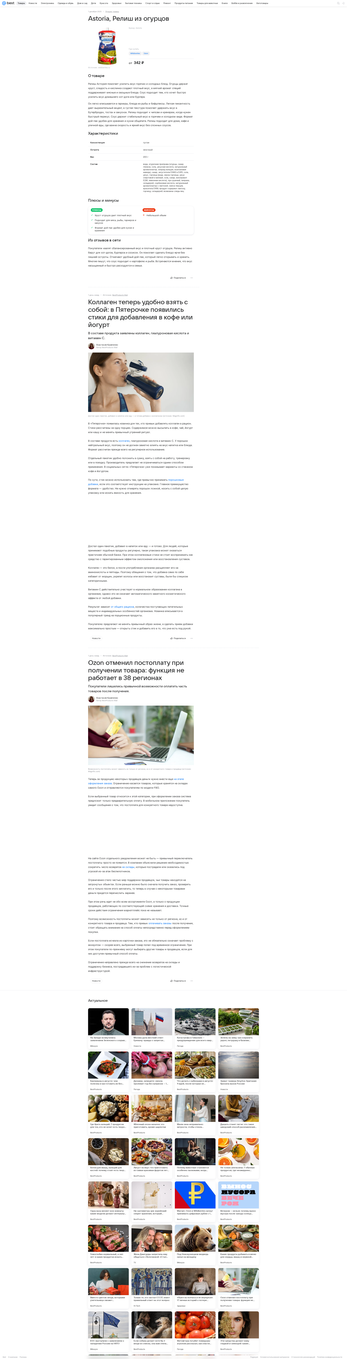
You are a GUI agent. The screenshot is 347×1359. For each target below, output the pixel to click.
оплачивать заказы (160, 923)
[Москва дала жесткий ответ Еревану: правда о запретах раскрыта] (151, 1028)
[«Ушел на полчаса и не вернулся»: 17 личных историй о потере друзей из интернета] (195, 1288)
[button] (141, 382)
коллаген (124, 440)
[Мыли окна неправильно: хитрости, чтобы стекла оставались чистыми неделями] (195, 1115)
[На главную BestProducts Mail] (10, 3)
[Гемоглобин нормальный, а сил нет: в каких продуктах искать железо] (108, 1245)
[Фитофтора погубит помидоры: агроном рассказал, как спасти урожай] (195, 1331)
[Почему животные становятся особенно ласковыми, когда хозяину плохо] (195, 1158)
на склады (128, 867)
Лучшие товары (112, 11)
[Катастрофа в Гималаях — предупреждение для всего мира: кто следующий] (195, 1028)
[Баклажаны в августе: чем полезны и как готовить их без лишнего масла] (108, 1072)
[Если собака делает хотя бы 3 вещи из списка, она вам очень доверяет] (151, 1331)
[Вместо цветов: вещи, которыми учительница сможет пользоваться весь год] (108, 1288)
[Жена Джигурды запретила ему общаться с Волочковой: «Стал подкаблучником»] (151, 1245)
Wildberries (135, 53)
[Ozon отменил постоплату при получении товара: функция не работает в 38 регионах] (238, 1288)
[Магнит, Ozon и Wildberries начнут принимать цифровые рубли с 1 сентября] (195, 1201)
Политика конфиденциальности (329, 1357)
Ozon (146, 53)
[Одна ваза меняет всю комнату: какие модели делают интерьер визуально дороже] (108, 1201)
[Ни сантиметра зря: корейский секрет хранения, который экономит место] (151, 1201)
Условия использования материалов (274, 1357)
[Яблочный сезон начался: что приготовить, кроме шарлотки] (151, 1115)
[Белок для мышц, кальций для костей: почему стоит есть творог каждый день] (108, 1158)
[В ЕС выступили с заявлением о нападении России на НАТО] (108, 1331)
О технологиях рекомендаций (303, 1357)
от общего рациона (122, 606)
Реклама (23, 1357)
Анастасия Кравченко (107, 345)
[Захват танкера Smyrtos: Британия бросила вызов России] (238, 1072)
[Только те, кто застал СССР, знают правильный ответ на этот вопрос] (151, 1288)
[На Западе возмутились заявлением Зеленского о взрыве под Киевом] (108, 1028)
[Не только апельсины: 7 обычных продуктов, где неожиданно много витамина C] (238, 1158)
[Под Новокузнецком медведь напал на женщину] (195, 1245)
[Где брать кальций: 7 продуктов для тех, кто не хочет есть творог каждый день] (108, 1115)
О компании (12, 1357)
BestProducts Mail (120, 295)
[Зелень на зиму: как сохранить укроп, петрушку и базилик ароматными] (238, 1028)
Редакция (254, 1357)
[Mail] (4, 3)
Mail (4, 1357)
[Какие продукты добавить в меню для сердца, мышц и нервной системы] (238, 1245)
